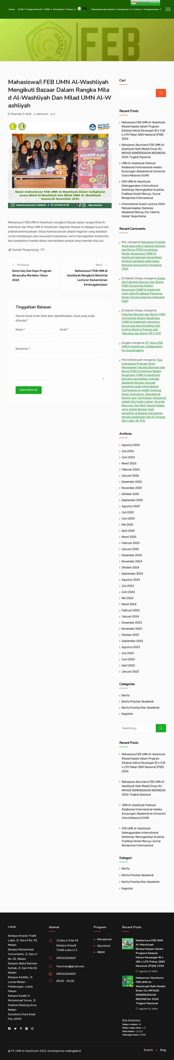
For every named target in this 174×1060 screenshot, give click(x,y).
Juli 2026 (128, 451)
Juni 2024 (128, 592)
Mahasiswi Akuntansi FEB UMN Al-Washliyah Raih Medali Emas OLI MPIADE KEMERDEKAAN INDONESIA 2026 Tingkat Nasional (144, 788)
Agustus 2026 (131, 445)
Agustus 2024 (131, 579)
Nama (20, 329)
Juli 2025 (128, 512)
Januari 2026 (130, 475)
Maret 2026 (129, 463)
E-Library (136, 9)
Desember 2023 (132, 622)
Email (64, 329)
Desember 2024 (132, 555)
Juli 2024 (128, 585)
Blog (163, 1050)
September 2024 (132, 573)
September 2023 (132, 641)
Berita (125, 695)
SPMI (47, 9)
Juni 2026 (128, 457)
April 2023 (128, 665)
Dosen (70, 9)
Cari (122, 80)
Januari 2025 (130, 549)
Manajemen (104, 939)
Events (148, 1050)
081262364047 (66, 958)
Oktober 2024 (130, 567)
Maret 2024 (129, 604)
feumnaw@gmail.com (70, 966)
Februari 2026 (131, 469)
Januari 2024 (130, 616)
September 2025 (132, 500)
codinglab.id (73, 1051)
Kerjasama (123, 9)
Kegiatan (127, 713)
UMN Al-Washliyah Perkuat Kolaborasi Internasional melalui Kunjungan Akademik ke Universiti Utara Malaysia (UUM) (144, 811)
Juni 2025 (128, 518)
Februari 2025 (131, 543)
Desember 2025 (132, 481)
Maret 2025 (129, 537)
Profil (20, 9)
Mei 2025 (127, 524)
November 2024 (132, 561)
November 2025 (132, 488)
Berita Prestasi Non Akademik (140, 707)
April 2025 (128, 530)
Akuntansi (103, 945)
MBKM (101, 952)
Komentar (23, 348)
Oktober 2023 (130, 634)
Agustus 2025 (131, 506)
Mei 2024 (127, 598)
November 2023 (132, 628)
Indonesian (143, 2)
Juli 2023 (128, 653)
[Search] (161, 728)
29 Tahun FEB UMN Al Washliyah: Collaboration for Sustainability (142, 346)
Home (12, 9)
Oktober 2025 (130, 494)
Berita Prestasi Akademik (138, 701)
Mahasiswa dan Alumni (103, 9)
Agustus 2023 (131, 647)
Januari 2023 (130, 671)
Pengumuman (151, 9)
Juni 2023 (128, 659)
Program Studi (34, 9)
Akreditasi (58, 9)
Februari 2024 (131, 610)
